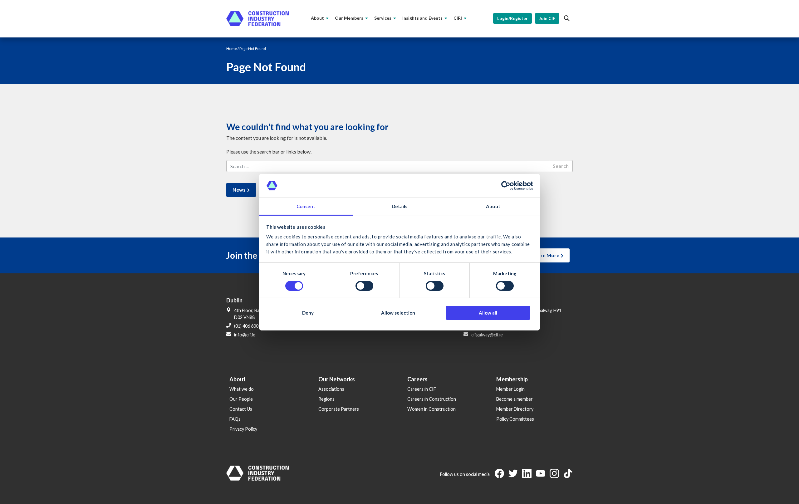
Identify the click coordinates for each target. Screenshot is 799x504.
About (317, 18)
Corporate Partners (338, 409)
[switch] (364, 286)
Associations (331, 389)
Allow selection (398, 313)
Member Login (510, 389)
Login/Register (512, 18)
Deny (308, 313)
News (239, 190)
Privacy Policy (243, 429)
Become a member (514, 399)
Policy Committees (515, 419)
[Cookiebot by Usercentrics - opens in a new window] (505, 185)
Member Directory (514, 409)
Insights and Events (422, 18)
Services (382, 18)
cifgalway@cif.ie (487, 334)
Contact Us (240, 409)
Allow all (488, 313)
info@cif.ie (244, 334)
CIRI (457, 18)
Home (231, 48)
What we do (241, 389)
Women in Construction (431, 409)
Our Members (349, 18)
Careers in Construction (431, 399)
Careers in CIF (421, 389)
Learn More (545, 255)
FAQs (235, 419)
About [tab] (493, 206)
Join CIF (547, 18)
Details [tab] (400, 206)
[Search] (567, 18)
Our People (241, 399)
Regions (326, 399)
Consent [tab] (306, 206)
